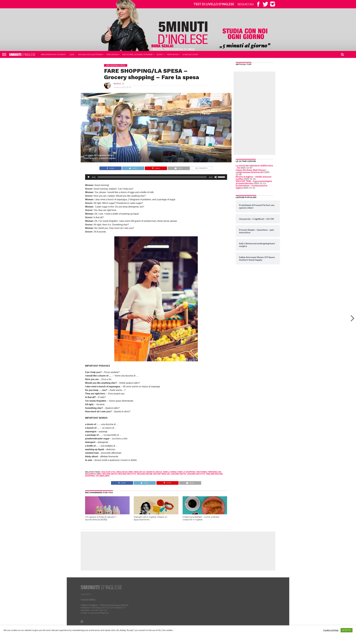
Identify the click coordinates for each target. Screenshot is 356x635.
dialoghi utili (108, 472)
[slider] (222, 176)
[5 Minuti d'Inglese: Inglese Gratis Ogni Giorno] (183, 32)
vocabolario (103, 476)
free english (214, 472)
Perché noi (172, 54)
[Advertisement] (254, 113)
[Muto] (215, 177)
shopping (90, 476)
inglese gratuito (127, 474)
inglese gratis (109, 474)
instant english (161, 474)
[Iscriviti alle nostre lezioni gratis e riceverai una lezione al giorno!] (245, 39)
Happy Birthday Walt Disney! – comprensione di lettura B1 (252, 171)
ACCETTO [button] (346, 630)
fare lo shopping (186, 472)
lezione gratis (178, 474)
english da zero (125, 472)
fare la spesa (170, 472)
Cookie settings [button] (330, 630)
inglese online (144, 474)
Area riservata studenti (53, 54)
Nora (118, 83)
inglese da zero (93, 474)
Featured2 (201, 472)
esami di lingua (154, 472)
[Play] (88, 177)
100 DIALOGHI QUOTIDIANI (90, 54)
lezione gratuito (196, 474)
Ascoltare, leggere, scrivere (137, 54)
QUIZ (72, 54)
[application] (156, 177)
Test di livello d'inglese (214, 4)
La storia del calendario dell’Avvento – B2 (254, 166)
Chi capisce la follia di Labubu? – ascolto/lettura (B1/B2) (101, 518)
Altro (160, 54)
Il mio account (190, 54)
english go (140, 472)
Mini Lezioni (112, 54)
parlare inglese (214, 474)
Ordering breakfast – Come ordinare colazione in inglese (201, 518)
